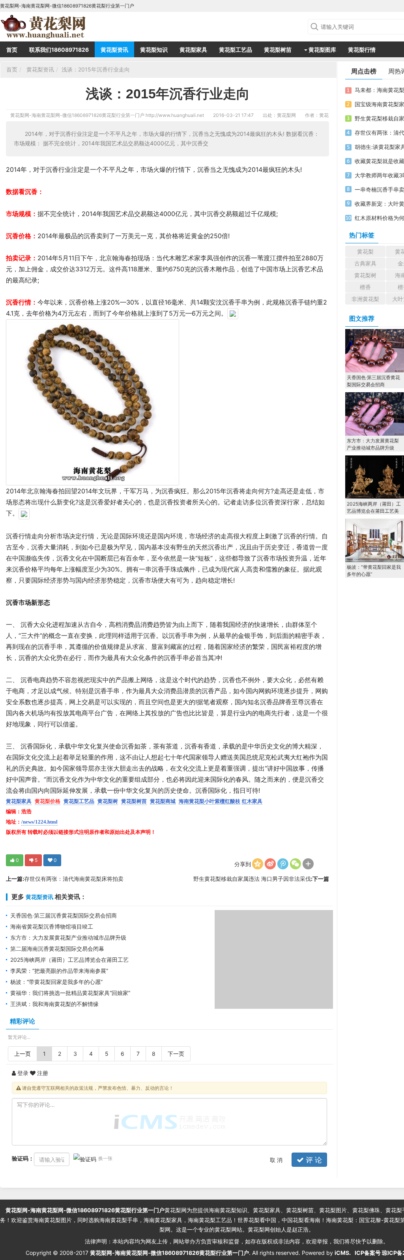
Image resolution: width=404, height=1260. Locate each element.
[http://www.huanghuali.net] (45, 25)
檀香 (365, 287)
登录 (22, 1073)
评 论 (313, 1160)
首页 (11, 49)
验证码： (23, 1158)
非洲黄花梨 (365, 298)
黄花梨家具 (193, 49)
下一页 (176, 1053)
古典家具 (365, 263)
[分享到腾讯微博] (282, 863)
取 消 (276, 1160)
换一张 (105, 1158)
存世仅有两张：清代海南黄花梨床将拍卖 (73, 878)
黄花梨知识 (154, 49)
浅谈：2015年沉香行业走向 (96, 69)
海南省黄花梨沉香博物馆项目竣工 (51, 926)
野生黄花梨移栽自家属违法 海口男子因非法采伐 (252, 878)
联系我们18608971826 (59, 49)
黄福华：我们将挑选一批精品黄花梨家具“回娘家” (70, 992)
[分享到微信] (295, 863)
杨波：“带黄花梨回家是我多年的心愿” (56, 981)
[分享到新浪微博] (270, 863)
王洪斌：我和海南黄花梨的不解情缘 (54, 1003)
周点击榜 (363, 71)
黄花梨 (365, 251)
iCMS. (343, 1252)
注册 (42, 1073)
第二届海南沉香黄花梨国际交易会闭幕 (57, 948)
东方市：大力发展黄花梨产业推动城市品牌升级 (68, 937)
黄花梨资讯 (114, 49)
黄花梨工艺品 (235, 49)
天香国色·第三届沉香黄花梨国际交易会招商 (63, 915)
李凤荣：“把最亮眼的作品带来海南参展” (59, 970)
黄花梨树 (365, 275)
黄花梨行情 (362, 49)
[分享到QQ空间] (257, 863)
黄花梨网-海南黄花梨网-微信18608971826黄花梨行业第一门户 (77, 115)
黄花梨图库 (321, 49)
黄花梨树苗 (278, 49)
